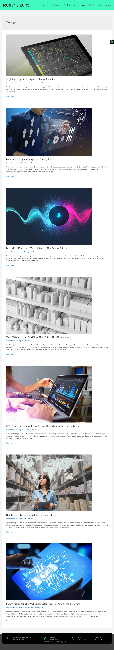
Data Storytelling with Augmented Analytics (28, 159)
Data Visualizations (31, 163)
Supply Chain (22, 519)
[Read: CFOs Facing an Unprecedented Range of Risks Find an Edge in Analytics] (49, 394)
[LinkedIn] (96, 639)
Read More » (10, 96)
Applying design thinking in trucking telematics (30, 79)
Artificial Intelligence (25, 252)
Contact (108, 5)
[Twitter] (102, 639)
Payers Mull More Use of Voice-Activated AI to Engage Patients (37, 248)
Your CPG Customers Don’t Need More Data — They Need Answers (39, 337)
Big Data (21, 163)
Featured (35, 83)
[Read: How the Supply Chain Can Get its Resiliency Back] (49, 483)
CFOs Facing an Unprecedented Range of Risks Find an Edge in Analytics (42, 426)
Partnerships (56, 5)
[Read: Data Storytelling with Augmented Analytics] (49, 131)
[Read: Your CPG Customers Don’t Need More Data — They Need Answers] (49, 305)
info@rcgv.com (54, 639)
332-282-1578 (81, 639)
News (100, 5)
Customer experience (25, 83)
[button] (112, 42)
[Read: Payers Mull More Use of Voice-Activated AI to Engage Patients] (49, 216)
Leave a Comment (12, 83)
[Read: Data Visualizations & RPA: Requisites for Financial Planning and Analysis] (49, 572)
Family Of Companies (71, 5)
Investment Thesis (88, 5)
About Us (45, 5)
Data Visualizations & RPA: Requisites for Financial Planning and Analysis (43, 604)
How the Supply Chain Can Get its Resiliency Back (31, 515)
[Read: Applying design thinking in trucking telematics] (49, 55)
